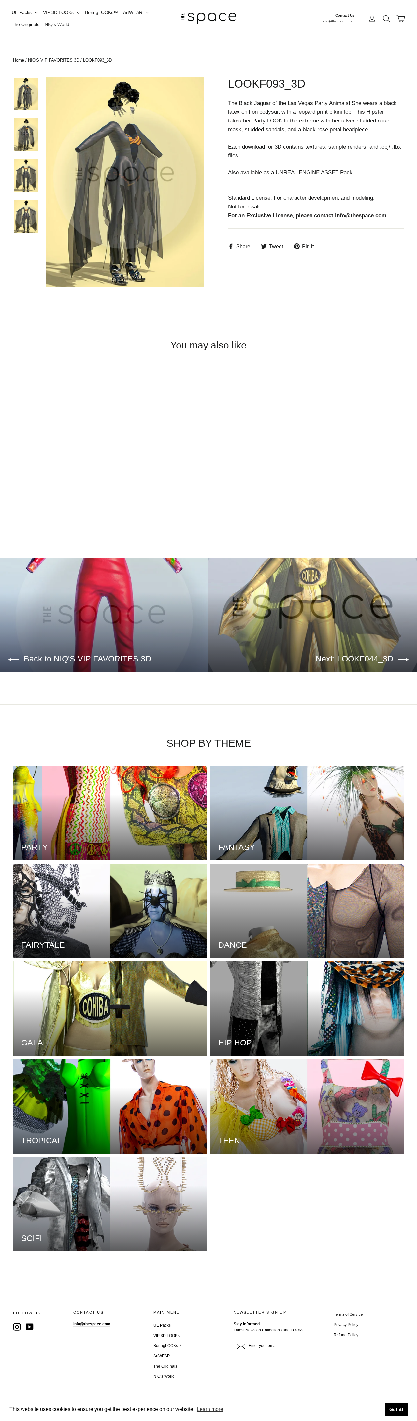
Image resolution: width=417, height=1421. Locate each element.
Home (18, 60)
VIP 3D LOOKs (59, 12)
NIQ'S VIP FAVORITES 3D (53, 60)
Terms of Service (348, 1314)
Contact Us (344, 15)
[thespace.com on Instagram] (17, 1326)
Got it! (396, 1409)
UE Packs (22, 12)
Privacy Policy (346, 1324)
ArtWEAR (133, 12)
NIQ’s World (57, 24)
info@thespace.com (338, 21)
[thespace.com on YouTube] (30, 1326)
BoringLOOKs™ (101, 12)
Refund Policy (346, 1335)
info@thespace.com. (361, 215)
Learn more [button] (210, 1409)
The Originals (25, 24)
